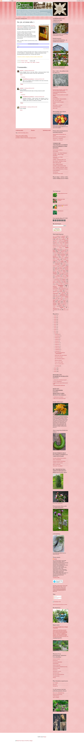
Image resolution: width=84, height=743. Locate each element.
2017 (55, 331)
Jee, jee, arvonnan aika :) (59, 363)
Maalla (67, 273)
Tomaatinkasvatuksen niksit (58, 173)
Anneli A (21, 70)
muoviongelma (65, 277)
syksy (54, 300)
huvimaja (59, 246)
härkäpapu (54, 247)
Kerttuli (54, 259)
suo (66, 299)
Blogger (44, 736)
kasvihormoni (55, 660)
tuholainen (60, 305)
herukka (54, 245)
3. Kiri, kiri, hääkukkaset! (57, 381)
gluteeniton (66, 240)
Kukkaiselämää (55, 663)
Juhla (59, 250)
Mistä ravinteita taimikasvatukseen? (59, 136)
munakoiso (56, 277)
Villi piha (54, 677)
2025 (55, 317)
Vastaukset (23, 77)
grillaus (56, 241)
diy (67, 238)
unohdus (54, 306)
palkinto (34, 62)
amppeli (57, 236)
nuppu (57, 278)
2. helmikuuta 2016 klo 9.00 (39, 79)
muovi (61, 277)
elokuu (57, 239)
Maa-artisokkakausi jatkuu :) (60, 358)
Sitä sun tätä (55, 108)
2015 (55, 368)
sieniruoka (61, 298)
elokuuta (56, 341)
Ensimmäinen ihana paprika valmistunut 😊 (63, 205)
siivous (66, 298)
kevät (67, 260)
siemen (66, 297)
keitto (62, 258)
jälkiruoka (63, 251)
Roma (66, 291)
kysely (56, 267)
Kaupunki (66, 257)
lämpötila (55, 273)
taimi (59, 301)
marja (60, 274)
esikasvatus (55, 240)
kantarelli (59, 253)
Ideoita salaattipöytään (57, 459)
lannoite (61, 268)
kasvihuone (63, 254)
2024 (55, 319)
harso (61, 242)
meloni (63, 275)
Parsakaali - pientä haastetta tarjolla (59, 165)
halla (59, 241)
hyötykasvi (64, 246)
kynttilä (67, 266)
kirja (31, 62)
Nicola (54, 278)
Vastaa (21, 74)
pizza (57, 283)
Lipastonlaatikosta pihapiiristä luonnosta (60, 666)
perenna (54, 282)
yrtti (67, 309)
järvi (67, 251)
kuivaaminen (55, 265)
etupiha (60, 240)
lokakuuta (57, 337)
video (66, 306)
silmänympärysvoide (56, 299)
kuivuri (60, 265)
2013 (55, 371)
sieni (56, 298)
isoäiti (66, 249)
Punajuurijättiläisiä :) (56, 170)
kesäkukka (65, 259)
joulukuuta (57, 334)
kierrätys (57, 261)
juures (54, 251)
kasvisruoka (56, 257)
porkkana (66, 283)
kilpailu (28, 62)
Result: (18, 45)
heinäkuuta (57, 342)
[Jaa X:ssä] (33, 60)
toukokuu (54, 305)
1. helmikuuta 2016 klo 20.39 (29, 88)
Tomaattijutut (55, 97)
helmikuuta (57, 351)
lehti (59, 269)
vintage (64, 308)
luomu (64, 270)
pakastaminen (57, 279)
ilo (62, 249)
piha (65, 282)
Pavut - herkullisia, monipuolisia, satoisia (60, 167)
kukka (63, 265)
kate (62, 257)
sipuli (62, 299)
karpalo (63, 253)
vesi (62, 306)
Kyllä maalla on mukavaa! (57, 105)
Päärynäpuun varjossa (57, 671)
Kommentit (56, 598)
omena (61, 278)
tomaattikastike (63, 304)
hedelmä (66, 242)
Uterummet (55, 684)
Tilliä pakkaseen (60, 210)
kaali (58, 252)
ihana (66, 247)
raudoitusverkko (61, 289)
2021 (55, 324)
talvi (65, 301)
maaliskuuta (57, 349)
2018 (55, 329)
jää (55, 252)
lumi (59, 270)
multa (67, 276)
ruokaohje (64, 292)
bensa (60, 238)
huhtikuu (65, 245)
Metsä (67, 275)
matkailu (58, 275)
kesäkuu (62, 260)
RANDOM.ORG (47, 48)
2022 (55, 322)
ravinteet (67, 289)
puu (65, 284)
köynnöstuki (66, 267)
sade (67, 293)
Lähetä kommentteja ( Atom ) (23, 132)
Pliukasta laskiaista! (58, 360)
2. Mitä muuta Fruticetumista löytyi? (59, 398)
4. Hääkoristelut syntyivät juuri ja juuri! (60, 379)
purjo (62, 284)
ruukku (62, 293)
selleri (62, 297)
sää (54, 301)
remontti (56, 290)
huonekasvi (55, 246)
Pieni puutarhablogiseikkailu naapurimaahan (60, 353)
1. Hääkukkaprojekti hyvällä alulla (59, 385)
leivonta (66, 269)
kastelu (67, 253)
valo (58, 306)
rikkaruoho (55, 291)
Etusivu (33, 130)
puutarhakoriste (55, 289)
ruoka (58, 292)
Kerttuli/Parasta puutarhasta (28, 79)
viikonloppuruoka (56, 308)
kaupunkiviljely (57, 258)
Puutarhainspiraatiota (57, 106)
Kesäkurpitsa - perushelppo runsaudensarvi (58, 158)
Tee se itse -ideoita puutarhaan (58, 674)
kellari (66, 258)
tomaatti (55, 304)
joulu (54, 250)
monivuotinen (57, 276)
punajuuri (57, 284)
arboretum (64, 236)
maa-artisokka (62, 273)
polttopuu (61, 283)
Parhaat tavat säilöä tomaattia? (61, 200)
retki (66, 290)
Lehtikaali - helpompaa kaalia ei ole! (59, 159)
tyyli (66, 305)
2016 (55, 332)
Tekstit (55, 596)
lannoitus (66, 268)
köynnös (60, 267)
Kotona (65, 264)
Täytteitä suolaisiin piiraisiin (58, 462)
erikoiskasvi (63, 239)
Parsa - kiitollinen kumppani (58, 164)
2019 (55, 327)
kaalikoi (62, 252)
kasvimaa (55, 256)
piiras (54, 283)
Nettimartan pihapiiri (56, 668)
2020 (55, 326)
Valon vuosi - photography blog (58, 692)
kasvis (63, 256)
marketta (21, 88)
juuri (59, 251)
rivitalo (60, 291)
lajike (56, 268)
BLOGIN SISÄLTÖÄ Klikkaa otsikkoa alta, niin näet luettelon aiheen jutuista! (60, 90)
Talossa (54, 103)
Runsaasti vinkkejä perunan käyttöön (59, 458)
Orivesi (65, 278)
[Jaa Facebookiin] (34, 60)
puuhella (54, 285)
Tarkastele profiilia (56, 577)
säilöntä (64, 300)
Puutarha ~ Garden (58, 286)
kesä (26, 62)
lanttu (56, 269)
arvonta (22, 62)
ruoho (54, 292)
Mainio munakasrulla (56, 464)
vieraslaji (54, 307)
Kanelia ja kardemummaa (57, 694)
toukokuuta (57, 346)
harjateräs (55, 242)
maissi (55, 274)
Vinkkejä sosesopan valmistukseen (59, 461)
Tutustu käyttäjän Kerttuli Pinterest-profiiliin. (60, 604)
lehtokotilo (62, 269)
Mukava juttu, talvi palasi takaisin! (61, 355)
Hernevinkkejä (55, 151)
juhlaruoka (64, 250)
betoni (64, 238)
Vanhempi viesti (47, 130)
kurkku (58, 266)
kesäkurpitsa (55, 260)
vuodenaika (55, 309)
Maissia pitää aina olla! (57, 162)
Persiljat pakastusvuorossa (62, 193)
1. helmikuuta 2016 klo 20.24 (29, 70)
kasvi (56, 254)
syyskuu (60, 300)
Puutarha (37, 62)
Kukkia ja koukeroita (56, 665)
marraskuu (65, 274)
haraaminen (64, 241)
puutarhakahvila (64, 288)
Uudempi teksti (19, 130)
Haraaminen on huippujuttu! (58, 138)
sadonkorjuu (63, 294)
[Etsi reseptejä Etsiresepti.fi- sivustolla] (57, 601)
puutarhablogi (55, 288)
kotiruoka (57, 264)
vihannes (62, 307)
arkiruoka (55, 237)
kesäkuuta (57, 344)
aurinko (54, 238)
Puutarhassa (55, 669)
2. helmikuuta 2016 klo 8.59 (39, 96)
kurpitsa (62, 266)
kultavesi (54, 266)
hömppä (60, 247)
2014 (55, 369)
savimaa (57, 297)
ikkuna (58, 249)
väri (60, 309)
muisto (64, 276)
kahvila (55, 253)
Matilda (54, 275)
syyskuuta (57, 339)
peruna (60, 282)
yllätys (65, 309)
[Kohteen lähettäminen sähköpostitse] (30, 60)
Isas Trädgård (55, 682)
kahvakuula (66, 252)
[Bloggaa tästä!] (31, 60)
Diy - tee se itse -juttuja (57, 100)
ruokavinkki (55, 293)
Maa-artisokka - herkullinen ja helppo (59, 161)
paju (67, 278)
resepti (61, 290)
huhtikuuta (57, 347)
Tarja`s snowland (56, 697)
